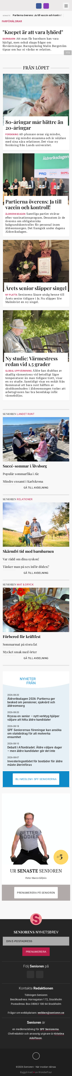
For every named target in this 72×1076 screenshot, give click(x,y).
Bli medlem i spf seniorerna (36, 779)
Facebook (39, 6)
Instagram (46, 6)
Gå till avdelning (36, 487)
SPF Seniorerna (49, 1029)
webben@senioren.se (51, 1012)
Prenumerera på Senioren (36, 892)
